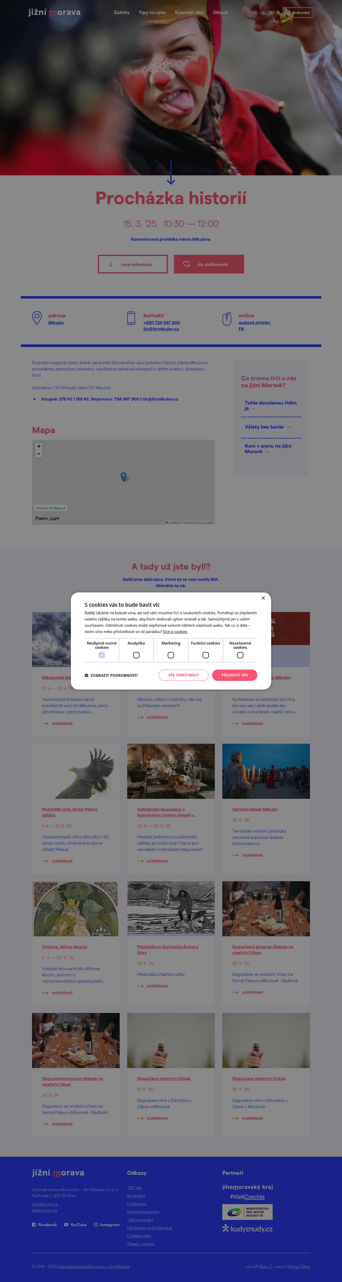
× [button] (263, 598)
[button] (111, 675)
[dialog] (171, 641)
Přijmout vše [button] (235, 675)
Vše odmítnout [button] (183, 675)
